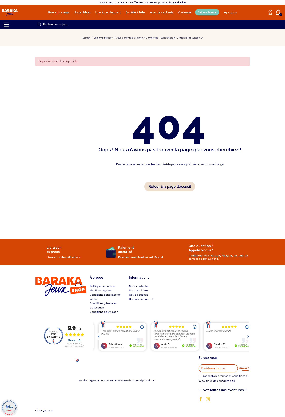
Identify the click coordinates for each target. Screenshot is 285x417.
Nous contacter (139, 286)
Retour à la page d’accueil (169, 186)
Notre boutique (138, 294)
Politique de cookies (102, 286)
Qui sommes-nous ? (141, 299)
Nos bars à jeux (138, 290)
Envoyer (244, 367)
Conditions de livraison (104, 311)
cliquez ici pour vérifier (143, 380)
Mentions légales (100, 290)
